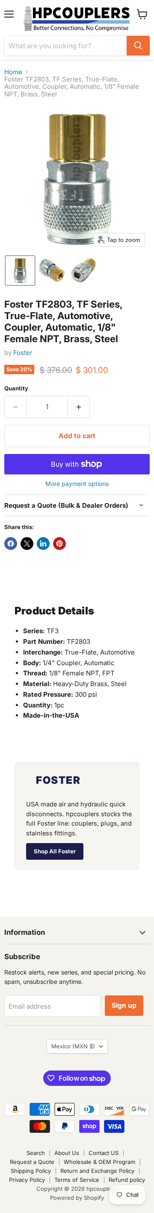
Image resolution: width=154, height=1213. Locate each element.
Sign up (124, 1005)
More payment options (77, 483)
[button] (20, 270)
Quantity (16, 388)
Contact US (103, 1152)
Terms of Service (76, 1179)
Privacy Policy (27, 1179)
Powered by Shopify (77, 1197)
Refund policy (127, 1179)
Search (36, 1152)
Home (13, 72)
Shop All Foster (55, 851)
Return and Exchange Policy (97, 1170)
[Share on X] (27, 543)
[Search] (138, 45)
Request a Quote (32, 1161)
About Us (66, 1152)
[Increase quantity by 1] (79, 407)
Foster (23, 353)
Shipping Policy (31, 1170)
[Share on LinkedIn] (43, 543)
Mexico (73, 1046)
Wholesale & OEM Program (99, 1161)
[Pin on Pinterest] (59, 543)
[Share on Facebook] (10, 543)
